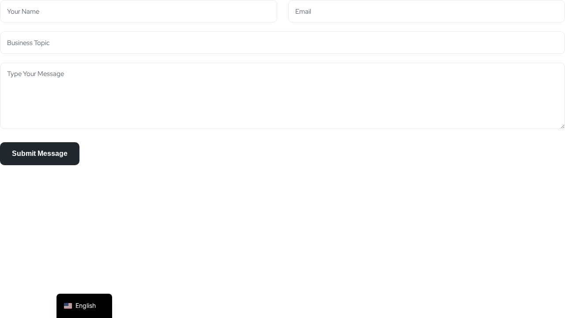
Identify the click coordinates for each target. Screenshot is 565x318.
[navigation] (84, 306)
